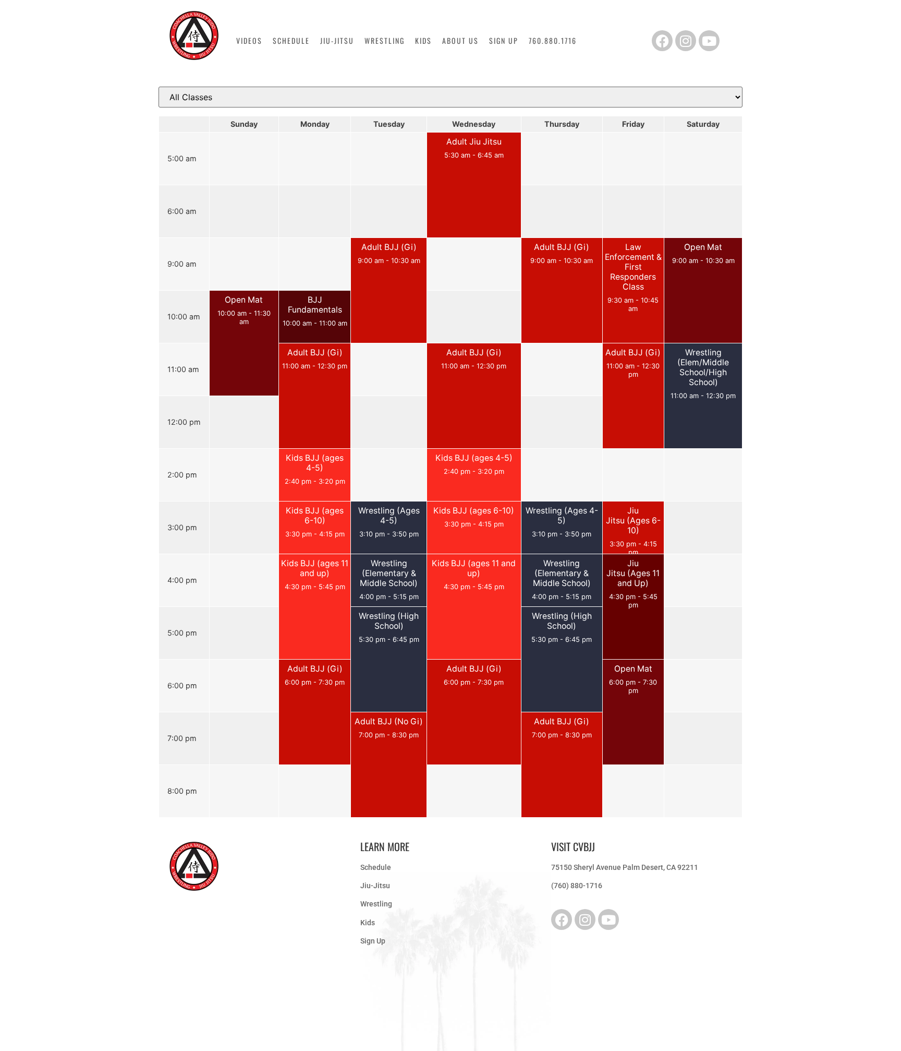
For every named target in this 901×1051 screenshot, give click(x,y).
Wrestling (384, 40)
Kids (423, 40)
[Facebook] (662, 40)
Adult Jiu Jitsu (474, 142)
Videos (249, 40)
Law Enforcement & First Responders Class (633, 267)
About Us (460, 40)
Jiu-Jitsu (337, 40)
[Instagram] (685, 40)
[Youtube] (709, 40)
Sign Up (503, 40)
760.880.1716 (553, 40)
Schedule (291, 40)
